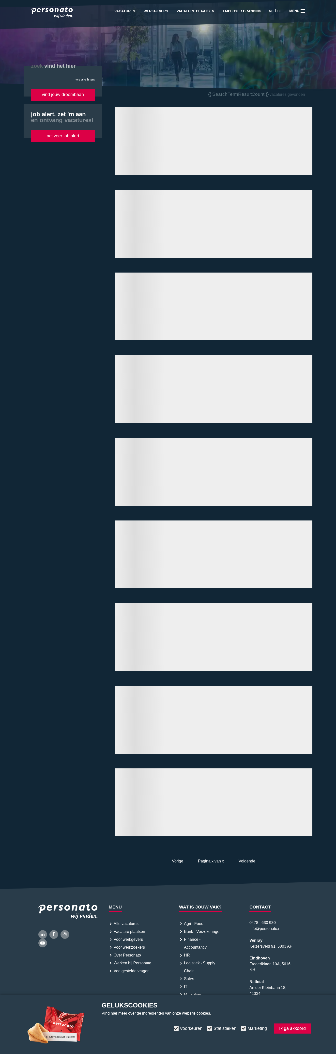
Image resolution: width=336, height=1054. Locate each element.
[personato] (52, 13)
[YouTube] (42, 943)
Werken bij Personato (132, 963)
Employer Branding (242, 11)
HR (187, 955)
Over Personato (127, 955)
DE (279, 11)
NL (271, 11)
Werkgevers (156, 11)
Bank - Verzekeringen (203, 931)
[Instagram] (65, 934)
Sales (189, 979)
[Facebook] (53, 934)
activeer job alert (63, 135)
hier (114, 1013)
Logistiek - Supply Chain (199, 967)
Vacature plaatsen (195, 11)
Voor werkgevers (128, 939)
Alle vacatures (126, 924)
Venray (255, 940)
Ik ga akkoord (292, 1028)
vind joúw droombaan (63, 94)
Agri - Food (194, 924)
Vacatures (124, 11)
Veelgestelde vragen (132, 971)
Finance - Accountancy (195, 943)
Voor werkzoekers (129, 947)
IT (185, 987)
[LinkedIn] (42, 934)
